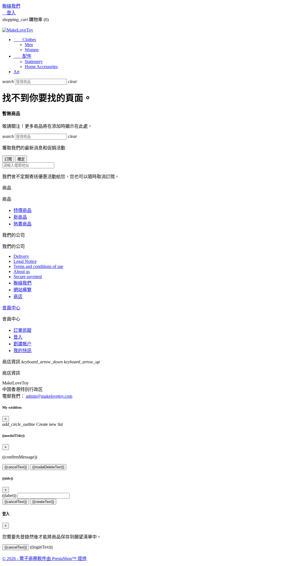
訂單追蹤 (23, 330)
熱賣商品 (23, 224)
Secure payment (28, 276)
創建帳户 (23, 343)
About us (22, 271)
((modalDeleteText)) (48, 467)
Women (32, 49)
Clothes (25, 39)
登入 (18, 337)
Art (16, 71)
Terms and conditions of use (38, 266)
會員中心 (11, 307)
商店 (18, 296)
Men (29, 44)
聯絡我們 (11, 6)
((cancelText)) (15, 467)
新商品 (20, 217)
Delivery (21, 256)
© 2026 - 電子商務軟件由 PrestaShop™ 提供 (44, 558)
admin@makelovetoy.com (49, 396)
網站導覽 (23, 289)
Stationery (34, 61)
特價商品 (23, 210)
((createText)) (43, 502)
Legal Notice (25, 261)
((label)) (9, 495)
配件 (23, 56)
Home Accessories (41, 66)
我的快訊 (23, 350)
